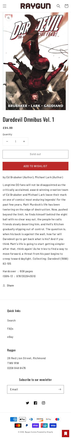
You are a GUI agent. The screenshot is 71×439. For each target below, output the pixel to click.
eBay (10, 336)
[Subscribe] (60, 389)
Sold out (35, 154)
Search (11, 320)
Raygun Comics (31, 432)
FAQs (10, 328)
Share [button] (10, 285)
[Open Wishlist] (65, 433)
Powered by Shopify (45, 432)
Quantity (7, 134)
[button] (5, 6)
